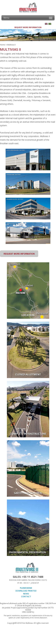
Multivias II (11, 45)
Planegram (26, 588)
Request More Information (28, 27)
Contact (26, 596)
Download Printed (26, 590)
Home (2, 45)
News (26, 593)
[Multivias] (28, 7)
